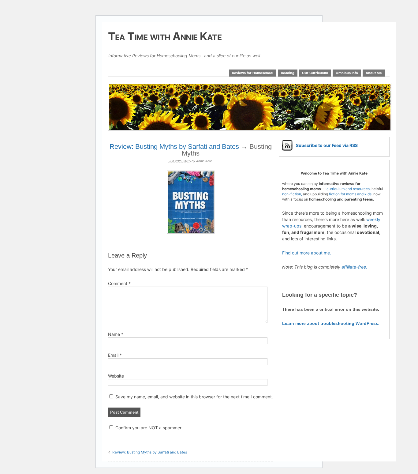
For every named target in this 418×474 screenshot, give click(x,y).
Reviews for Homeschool (252, 73)
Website (116, 375)
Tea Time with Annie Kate (165, 36)
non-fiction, (292, 194)
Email (115, 355)
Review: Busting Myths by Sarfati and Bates (174, 146)
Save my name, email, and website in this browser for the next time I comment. (194, 396)
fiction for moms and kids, (350, 194)
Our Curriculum (315, 73)
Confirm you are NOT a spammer (147, 427)
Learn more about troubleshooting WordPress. (330, 323)
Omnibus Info (347, 73)
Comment (119, 283)
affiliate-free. (354, 266)
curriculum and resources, (349, 188)
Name (115, 334)
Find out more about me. (306, 252)
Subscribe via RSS (327, 145)
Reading (287, 73)
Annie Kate (204, 161)
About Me (374, 73)
